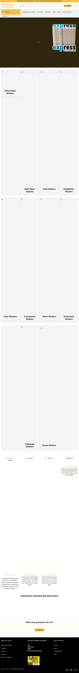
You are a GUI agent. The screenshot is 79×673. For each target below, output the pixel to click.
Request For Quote (28, 12)
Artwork (47, 12)
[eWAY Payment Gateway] (33, 660)
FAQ (53, 12)
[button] (67, 6)
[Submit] (61, 5)
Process (40, 12)
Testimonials (67, 12)
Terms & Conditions (6, 657)
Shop (55, 648)
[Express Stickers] (9, 5)
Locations (3, 648)
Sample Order (57, 651)
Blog (59, 12)
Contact (4, 16)
